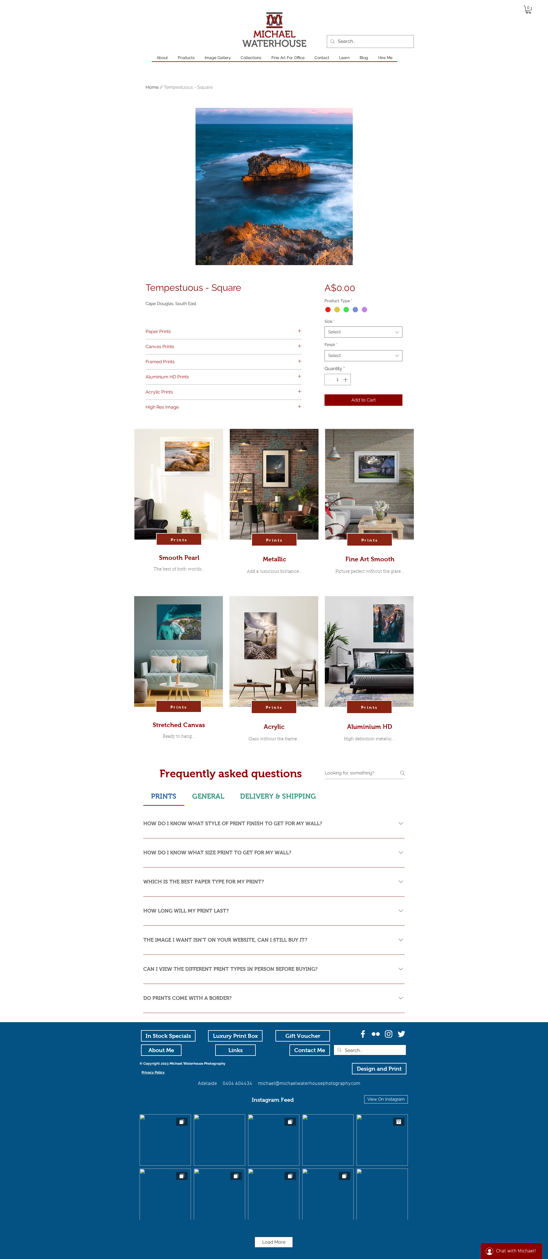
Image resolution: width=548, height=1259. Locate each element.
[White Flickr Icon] (376, 1034)
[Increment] (346, 379)
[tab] (163, 796)
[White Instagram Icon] (389, 1034)
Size (330, 321)
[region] (178, 511)
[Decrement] (329, 379)
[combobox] (363, 332)
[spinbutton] (337, 379)
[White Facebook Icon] (363, 1034)
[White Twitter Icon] (401, 1034)
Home (152, 87)
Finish (331, 344)
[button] (528, 10)
